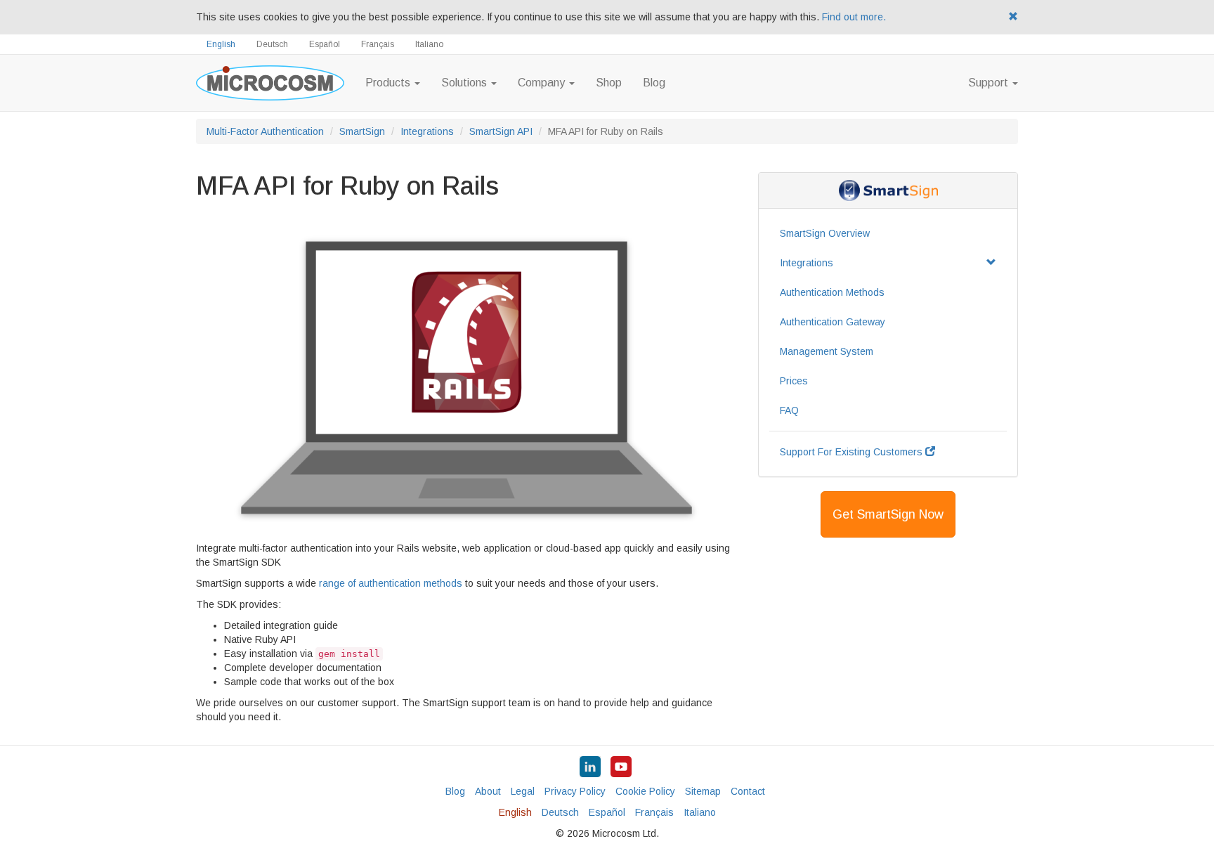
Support (989, 83)
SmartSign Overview (825, 233)
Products (389, 83)
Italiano (429, 44)
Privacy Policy (575, 791)
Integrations (427, 131)
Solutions (465, 83)
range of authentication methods (390, 583)
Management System (826, 351)
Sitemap (703, 791)
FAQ (789, 410)
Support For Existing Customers (852, 451)
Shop (609, 83)
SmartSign (362, 131)
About (488, 791)
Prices (794, 380)
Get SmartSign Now (888, 514)
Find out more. (854, 16)
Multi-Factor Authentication (265, 131)
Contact (748, 791)
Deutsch (272, 44)
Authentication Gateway (832, 321)
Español (324, 44)
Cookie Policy (645, 791)
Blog (654, 83)
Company (543, 83)
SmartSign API (501, 131)
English (221, 44)
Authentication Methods (832, 292)
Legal (523, 791)
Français (377, 44)
